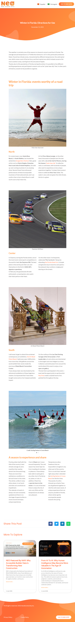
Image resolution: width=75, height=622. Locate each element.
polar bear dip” (51, 163)
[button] (11, 421)
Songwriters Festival (22, 161)
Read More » (9, 581)
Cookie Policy (25, 617)
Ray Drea (41, 375)
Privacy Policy (8, 617)
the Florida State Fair (51, 262)
